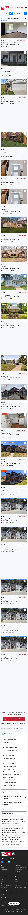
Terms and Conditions (20, 867)
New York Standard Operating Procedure (11, 905)
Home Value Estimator (20, 887)
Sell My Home (4, 869)
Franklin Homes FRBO (9, 764)
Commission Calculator (6, 885)
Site (2, 865)
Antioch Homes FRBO (9, 755)
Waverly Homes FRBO (9, 753)
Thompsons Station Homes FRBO (12, 774)
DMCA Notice (18, 871)
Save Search (4, 20)
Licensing (17, 873)
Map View (15, 903)
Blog (2, 879)
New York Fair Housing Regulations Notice (11, 900)
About (2, 881)
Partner (2, 871)
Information (4, 877)
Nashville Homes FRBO (9, 769)
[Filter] (25, 13)
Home (2, 867)
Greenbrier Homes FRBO (9, 780)
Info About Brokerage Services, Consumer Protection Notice (14, 893)
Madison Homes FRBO (9, 785)
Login (16, 879)
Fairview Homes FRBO (9, 745)
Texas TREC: (4, 890)
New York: (4, 897)
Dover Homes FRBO (8, 777)
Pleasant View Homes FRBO (10, 750)
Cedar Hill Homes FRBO (9, 766)
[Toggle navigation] (26, 8)
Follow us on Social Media (8, 859)
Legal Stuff (18, 865)
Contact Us (17, 885)
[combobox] (18, 13)
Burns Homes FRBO (8, 742)
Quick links (18, 877)
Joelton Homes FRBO (9, 761)
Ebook (16, 881)
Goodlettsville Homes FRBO (10, 782)
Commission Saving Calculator (15, 719)
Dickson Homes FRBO (9, 737)
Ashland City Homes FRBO (10, 747)
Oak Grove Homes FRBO (9, 788)
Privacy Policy (18, 869)
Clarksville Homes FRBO (9, 758)
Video (16, 883)
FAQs (2, 883)
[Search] (11, 13)
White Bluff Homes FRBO (9, 739)
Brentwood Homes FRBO (9, 772)
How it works (4, 887)
